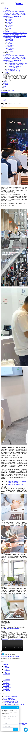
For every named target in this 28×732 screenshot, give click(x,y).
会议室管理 (6, 667)
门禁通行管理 (6, 671)
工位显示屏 (6, 689)
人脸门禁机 (6, 683)
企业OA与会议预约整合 (9, 699)
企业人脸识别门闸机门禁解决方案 (12, 702)
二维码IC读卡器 (7, 687)
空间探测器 (6, 686)
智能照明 (5, 664)
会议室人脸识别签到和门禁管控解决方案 (13, 704)
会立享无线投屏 (7, 684)
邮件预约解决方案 (8, 698)
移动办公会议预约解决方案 (10, 696)
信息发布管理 (6, 674)
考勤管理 (5, 669)
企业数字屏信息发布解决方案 (10, 701)
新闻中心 (5, 100)
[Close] (1, 624)
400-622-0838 (5, 639)
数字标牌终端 (6, 690)
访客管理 (5, 666)
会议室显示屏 (6, 680)
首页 (4, 99)
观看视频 (8, 622)
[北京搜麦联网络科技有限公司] (14, 3)
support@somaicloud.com (13, 628)
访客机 (5, 681)
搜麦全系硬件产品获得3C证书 (15, 484)
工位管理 (5, 672)
